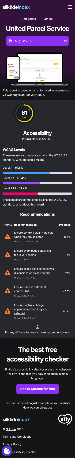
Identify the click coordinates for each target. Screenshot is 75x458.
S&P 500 (48, 19)
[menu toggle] (70, 7)
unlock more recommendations (49, 332)
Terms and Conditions (17, 436)
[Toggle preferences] (7, 451)
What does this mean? (30, 159)
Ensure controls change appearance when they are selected (30, 309)
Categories (28, 19)
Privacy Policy (12, 444)
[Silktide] (16, 7)
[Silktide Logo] (16, 419)
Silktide (11, 429)
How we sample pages (37, 407)
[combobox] (37, 41)
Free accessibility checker (19, 452)
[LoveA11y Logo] (65, 420)
